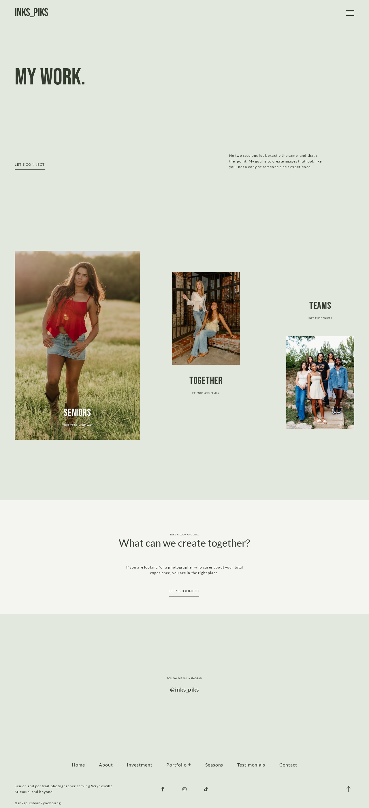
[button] (350, 13)
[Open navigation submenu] (189, 764)
